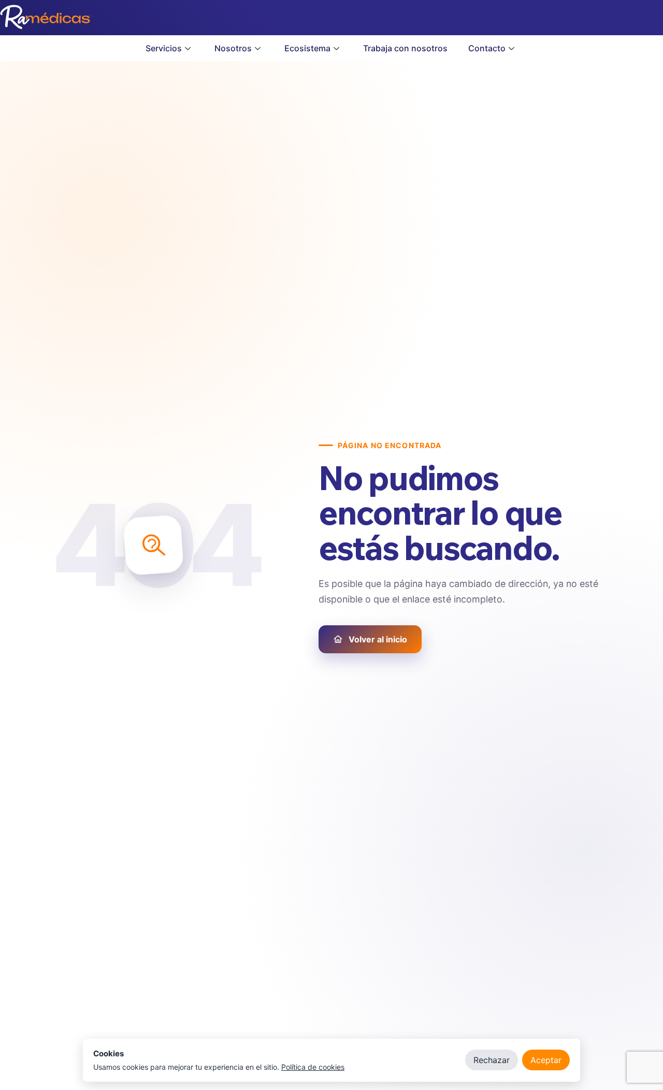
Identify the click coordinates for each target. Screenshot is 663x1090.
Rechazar (491, 1060)
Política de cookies (312, 1067)
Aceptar (545, 1060)
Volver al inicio (378, 639)
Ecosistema (307, 48)
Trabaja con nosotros (405, 48)
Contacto (487, 48)
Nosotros (233, 48)
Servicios (164, 48)
